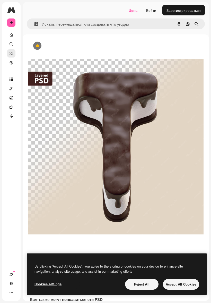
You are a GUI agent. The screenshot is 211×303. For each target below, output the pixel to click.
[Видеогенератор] (11, 107)
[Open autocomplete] (34, 24)
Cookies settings (47, 283)
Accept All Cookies (181, 284)
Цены (133, 10)
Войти (151, 10)
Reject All (142, 284)
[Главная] (11, 35)
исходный (62, 46)
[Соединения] (11, 274)
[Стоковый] (11, 53)
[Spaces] (11, 88)
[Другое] (11, 293)
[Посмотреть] (11, 63)
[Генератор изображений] (11, 98)
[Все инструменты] (11, 79)
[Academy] (11, 283)
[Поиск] (11, 44)
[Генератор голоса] (11, 116)
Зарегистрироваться (183, 10)
